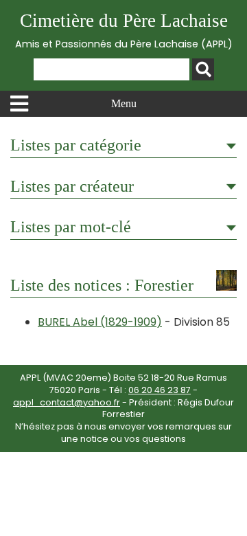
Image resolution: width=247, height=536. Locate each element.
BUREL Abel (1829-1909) (100, 322)
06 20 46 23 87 (159, 390)
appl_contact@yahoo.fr (66, 402)
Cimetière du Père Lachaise (124, 30)
